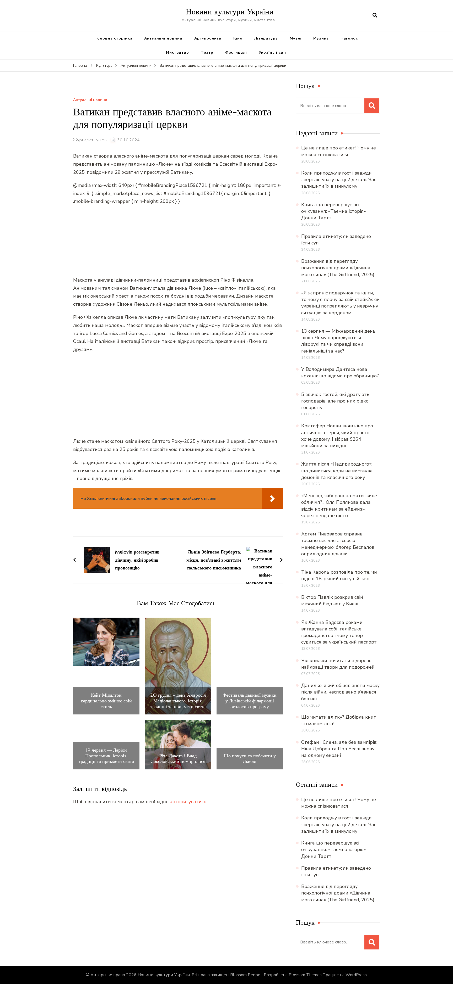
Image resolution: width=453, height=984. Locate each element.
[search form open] (375, 15)
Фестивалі (236, 52)
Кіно (237, 38)
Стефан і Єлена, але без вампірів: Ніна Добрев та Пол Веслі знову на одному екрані (339, 748)
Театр (207, 52)
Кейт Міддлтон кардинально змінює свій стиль (106, 700)
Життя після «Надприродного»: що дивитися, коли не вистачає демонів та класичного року (337, 470)
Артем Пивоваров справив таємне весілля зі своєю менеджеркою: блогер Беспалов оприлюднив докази (337, 544)
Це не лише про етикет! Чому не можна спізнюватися (338, 151)
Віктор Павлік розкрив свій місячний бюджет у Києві (332, 600)
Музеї (295, 38)
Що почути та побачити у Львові (250, 758)
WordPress (356, 975)
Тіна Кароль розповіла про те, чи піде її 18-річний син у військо (339, 575)
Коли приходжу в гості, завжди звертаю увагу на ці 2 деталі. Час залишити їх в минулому (338, 179)
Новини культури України (229, 11)
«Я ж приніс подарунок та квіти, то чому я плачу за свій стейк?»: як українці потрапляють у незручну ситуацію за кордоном (340, 303)
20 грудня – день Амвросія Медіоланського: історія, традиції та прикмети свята (178, 700)
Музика (321, 38)
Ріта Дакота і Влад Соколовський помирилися (177, 758)
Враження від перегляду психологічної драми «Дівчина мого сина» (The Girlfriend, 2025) (337, 267)
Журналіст (83, 140)
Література (266, 38)
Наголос (349, 38)
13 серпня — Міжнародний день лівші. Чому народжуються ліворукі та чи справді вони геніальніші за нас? (338, 341)
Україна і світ (273, 52)
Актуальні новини (163, 38)
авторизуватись (188, 801)
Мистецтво (177, 52)
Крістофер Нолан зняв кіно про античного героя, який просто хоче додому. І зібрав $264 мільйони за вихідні (337, 436)
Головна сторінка (113, 38)
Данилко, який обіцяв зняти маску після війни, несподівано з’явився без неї (340, 692)
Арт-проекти (208, 38)
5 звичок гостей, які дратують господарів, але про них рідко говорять (335, 401)
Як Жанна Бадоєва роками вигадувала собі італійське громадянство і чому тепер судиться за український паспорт (339, 632)
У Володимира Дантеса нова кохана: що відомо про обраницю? (340, 372)
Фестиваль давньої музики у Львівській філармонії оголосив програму (250, 700)
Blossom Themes (305, 975)
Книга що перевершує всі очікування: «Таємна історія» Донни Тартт (333, 211)
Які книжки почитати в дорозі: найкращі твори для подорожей (338, 663)
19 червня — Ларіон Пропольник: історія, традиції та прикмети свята (106, 755)
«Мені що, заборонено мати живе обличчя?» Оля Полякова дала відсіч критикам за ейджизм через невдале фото (339, 506)
